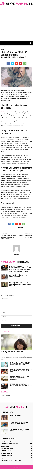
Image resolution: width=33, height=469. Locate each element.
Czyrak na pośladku (15, 415)
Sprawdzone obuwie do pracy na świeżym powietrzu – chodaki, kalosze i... (21, 385)
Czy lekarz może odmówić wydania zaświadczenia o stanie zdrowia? (8, 237)
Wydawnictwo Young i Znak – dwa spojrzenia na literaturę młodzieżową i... (19, 378)
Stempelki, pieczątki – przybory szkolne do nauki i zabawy (19, 423)
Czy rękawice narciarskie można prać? (25, 236)
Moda (2, 49)
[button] (31, 43)
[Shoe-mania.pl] (16, 3)
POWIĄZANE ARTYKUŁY (8, 262)
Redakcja (6, 60)
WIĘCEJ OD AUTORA (23, 262)
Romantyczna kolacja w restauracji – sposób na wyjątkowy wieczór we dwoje (21, 371)
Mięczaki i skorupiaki (7, 453)
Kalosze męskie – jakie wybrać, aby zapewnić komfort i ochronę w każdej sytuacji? (20, 284)
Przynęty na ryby (6, 451)
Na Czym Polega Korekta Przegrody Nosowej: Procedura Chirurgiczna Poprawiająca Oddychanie (20, 363)
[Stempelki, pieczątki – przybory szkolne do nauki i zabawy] (4, 424)
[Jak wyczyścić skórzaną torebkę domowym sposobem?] (4, 276)
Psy (2, 458)
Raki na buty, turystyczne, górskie (11, 460)
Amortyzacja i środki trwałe (9, 444)
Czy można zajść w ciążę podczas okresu (19, 430)
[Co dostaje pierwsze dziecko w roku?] (16, 342)
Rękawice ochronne (6, 455)
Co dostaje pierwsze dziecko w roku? (12, 352)
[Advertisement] (16, 24)
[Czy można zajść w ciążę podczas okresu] (4, 431)
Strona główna (4, 47)
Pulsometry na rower (7, 448)
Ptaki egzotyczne (6, 441)
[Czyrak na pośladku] (4, 417)
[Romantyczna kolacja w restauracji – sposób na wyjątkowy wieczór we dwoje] (4, 371)
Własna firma (5, 446)
